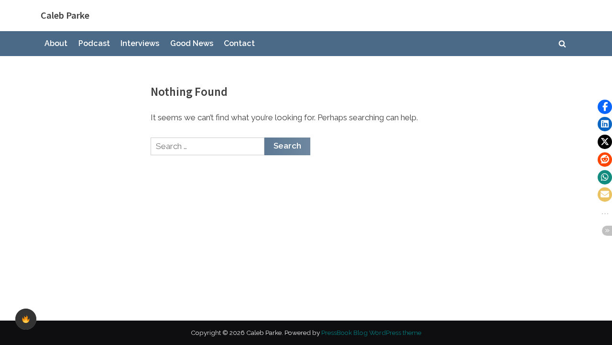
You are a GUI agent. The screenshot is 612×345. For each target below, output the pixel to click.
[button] (605, 107)
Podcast (94, 43)
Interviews (139, 43)
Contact (239, 43)
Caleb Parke (65, 15)
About (55, 43)
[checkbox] (25, 319)
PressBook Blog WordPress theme (371, 332)
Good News (191, 43)
